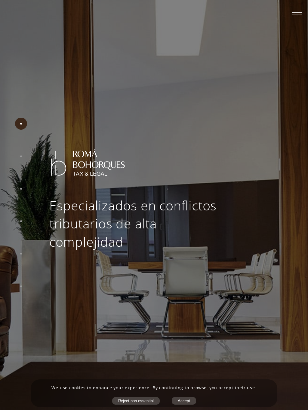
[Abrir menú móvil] (297, 14)
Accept (184, 401)
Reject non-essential (136, 401)
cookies (77, 387)
